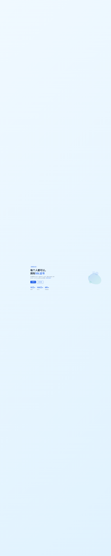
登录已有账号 (48, 278)
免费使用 (33, 281)
